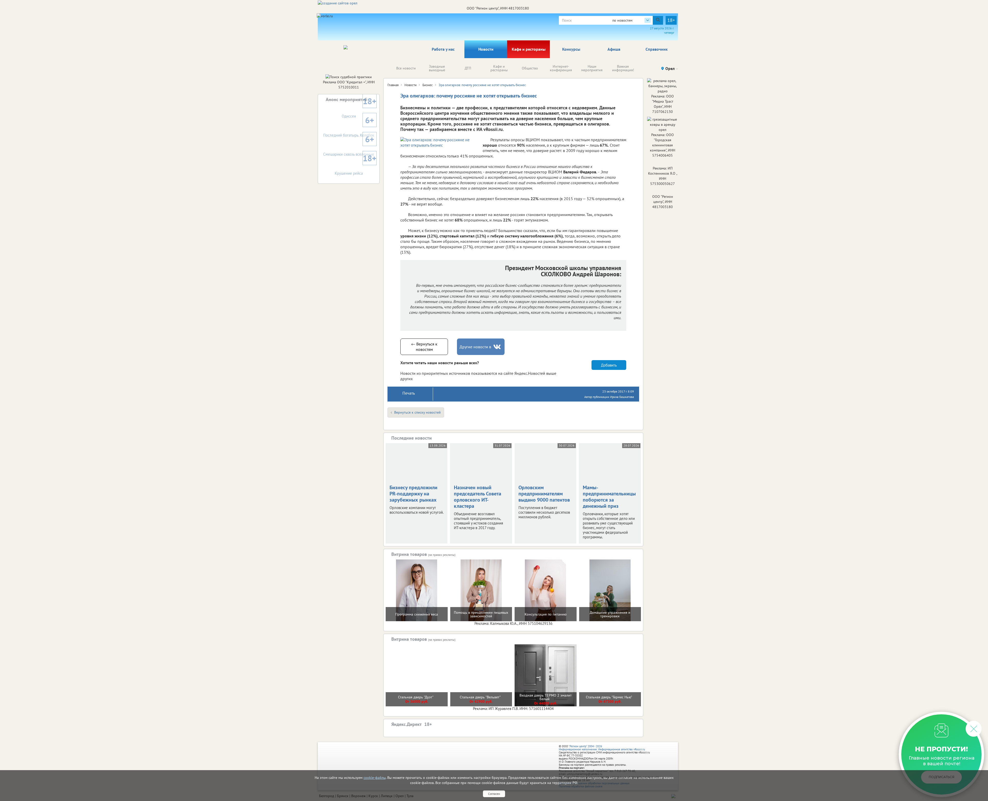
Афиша (613, 49)
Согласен (494, 794)
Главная (393, 85)
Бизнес (427, 85)
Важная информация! (623, 68)
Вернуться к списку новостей (417, 412)
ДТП (468, 68)
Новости (485, 49)
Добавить (609, 365)
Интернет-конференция (561, 68)
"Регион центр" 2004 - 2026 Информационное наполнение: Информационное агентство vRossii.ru (602, 747)
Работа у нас (443, 49)
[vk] (497, 346)
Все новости (406, 68)
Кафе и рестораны (528, 49)
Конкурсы (571, 49)
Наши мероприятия (592, 68)
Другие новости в (475, 346)
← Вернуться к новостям (424, 346)
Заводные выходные (437, 68)
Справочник (657, 49)
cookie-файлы (375, 777)
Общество (530, 68)
